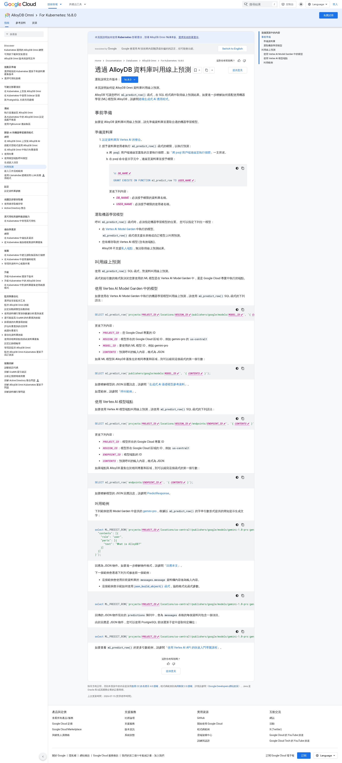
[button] (23, 78)
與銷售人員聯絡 (61, 735)
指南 (6, 22)
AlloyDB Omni (22, 15)
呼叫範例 (126, 391)
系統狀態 (130, 735)
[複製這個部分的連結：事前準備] (115, 113)
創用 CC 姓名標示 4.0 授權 (145, 686)
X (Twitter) (276, 729)
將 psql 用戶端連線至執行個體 (191, 152)
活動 (272, 723)
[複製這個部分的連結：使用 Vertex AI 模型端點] (136, 402)
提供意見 (238, 70)
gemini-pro (150, 511)
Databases (132, 60)
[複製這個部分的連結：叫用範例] (112, 504)
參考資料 (21, 22)
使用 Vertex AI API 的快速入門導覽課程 (192, 647)
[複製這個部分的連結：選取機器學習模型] (127, 215)
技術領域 (53, 4)
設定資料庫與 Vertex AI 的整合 (121, 139)
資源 (34, 22)
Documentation (114, 60)
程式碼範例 (203, 729)
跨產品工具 (75, 4)
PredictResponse (158, 493)
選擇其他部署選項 (188, 37)
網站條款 (85, 755)
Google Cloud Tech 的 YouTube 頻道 (290, 740)
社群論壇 (130, 718)
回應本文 (172, 565)
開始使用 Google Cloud (209, 723)
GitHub (201, 718)
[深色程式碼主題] (237, 168)
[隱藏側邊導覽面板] (42, 756)
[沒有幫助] (244, 60)
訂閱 (303, 755)
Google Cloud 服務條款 (105, 755)
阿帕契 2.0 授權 (184, 686)
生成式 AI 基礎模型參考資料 (167, 384)
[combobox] (260, 4)
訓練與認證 (203, 740)
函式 (152, 586)
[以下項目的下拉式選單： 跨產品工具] (86, 4)
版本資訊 (130, 729)
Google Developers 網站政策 (223, 686)
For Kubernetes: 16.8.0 (57, 15)
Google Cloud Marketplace (67, 729)
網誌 (272, 718)
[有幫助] (239, 60)
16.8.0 (130, 79)
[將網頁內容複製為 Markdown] (206, 70)
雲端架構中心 (204, 735)
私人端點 (127, 248)
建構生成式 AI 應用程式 (153, 99)
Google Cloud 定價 (62, 723)
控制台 (290, 4)
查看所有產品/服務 (62, 718)
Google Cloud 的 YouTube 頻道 (287, 735)
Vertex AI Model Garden (120, 229)
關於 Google (59, 755)
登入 (335, 4)
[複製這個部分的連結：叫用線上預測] (124, 262)
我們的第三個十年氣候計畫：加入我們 (143, 755)
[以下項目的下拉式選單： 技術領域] (62, 4)
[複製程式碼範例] (243, 168)
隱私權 (72, 755)
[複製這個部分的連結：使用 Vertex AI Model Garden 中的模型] (161, 289)
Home (98, 60)
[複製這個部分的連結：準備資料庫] (116, 132)
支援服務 (130, 723)
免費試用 (328, 15)
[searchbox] (24, 34)
